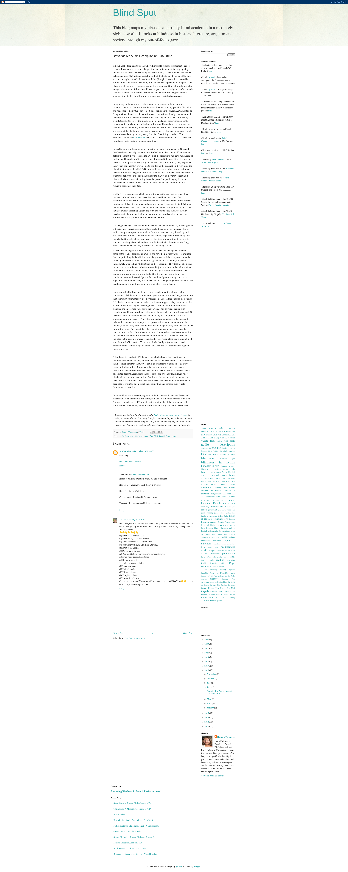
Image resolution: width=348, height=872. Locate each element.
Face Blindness (120, 814)
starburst (204, 579)
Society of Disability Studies (222, 573)
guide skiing (219, 512)
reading (220, 559)
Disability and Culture (224, 487)
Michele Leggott (215, 537)
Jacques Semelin (217, 522)
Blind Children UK (215, 451)
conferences (230, 475)
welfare (232, 594)
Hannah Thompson (226, 736)
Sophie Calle (230, 576)
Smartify (204, 573)
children (211, 475)
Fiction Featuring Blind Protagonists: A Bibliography (136, 825)
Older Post (187, 633)
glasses (204, 509)
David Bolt (225, 481)
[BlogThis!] (153, 432)
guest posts (222, 510)
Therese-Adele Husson (217, 588)
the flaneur (205, 585)
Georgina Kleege (223, 506)
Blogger (197, 866)
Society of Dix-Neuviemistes (212, 576)
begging (204, 451)
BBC (214, 448)
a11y (203, 434)
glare (233, 506)
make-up (232, 531)
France (168, 436)
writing (232, 597)
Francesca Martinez (219, 500)
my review (212, 89)
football (162, 436)
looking (232, 527)
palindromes (215, 553)
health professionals (209, 516)
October (211, 678)
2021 (206, 648)
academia (217, 434)
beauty (232, 447)
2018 (206, 661)
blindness (207, 458)
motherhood (205, 540)
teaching (223, 582)
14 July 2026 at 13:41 (138, 519)
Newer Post (119, 633)
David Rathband (219, 484)
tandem (217, 582)
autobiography (206, 448)
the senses (231, 585)
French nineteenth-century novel (218, 504)
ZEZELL (123, 519)
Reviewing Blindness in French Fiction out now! (136, 791)
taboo (212, 582)
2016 (206, 670)
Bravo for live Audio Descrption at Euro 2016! (220, 692)
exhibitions (210, 496)
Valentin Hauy (214, 594)
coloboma (220, 475)
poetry (226, 557)
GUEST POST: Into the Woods (127, 831)
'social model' (212, 431)
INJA (226, 519)
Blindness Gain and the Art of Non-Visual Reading (135, 853)
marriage (220, 534)
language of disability (225, 524)
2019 (206, 657)
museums (217, 540)
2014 (206, 717)
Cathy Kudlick (228, 472)
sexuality (204, 570)
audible (219, 441)
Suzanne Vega (228, 578)
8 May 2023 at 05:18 (140, 474)
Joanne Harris (230, 522)
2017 (206, 665)
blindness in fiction (218, 462)
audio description (126, 436)
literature (224, 528)
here (210, 71)
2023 (206, 639)
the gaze (213, 585)
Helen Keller (223, 516)
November (211, 673)
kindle (212, 525)
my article (211, 77)
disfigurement (216, 493)
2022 (206, 643)
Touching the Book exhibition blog (217, 170)
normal (210, 547)
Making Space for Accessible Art (128, 842)
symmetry (205, 582)
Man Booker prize (208, 534)
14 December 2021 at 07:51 (143, 451)
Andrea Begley (215, 437)
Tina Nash (231, 588)
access (226, 434)
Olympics (211, 550)
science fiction (218, 566)
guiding (228, 513)
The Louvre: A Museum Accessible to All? (132, 808)
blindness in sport (141, 436)
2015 (206, 713)
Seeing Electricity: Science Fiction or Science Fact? (135, 837)
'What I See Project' (209, 162)
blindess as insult (227, 454)
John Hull (205, 525)
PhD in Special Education (219, 204)
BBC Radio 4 (222, 447)
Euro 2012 (227, 494)
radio (212, 560)
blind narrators (209, 454)
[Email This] (151, 432)
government (212, 509)
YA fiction (205, 600)
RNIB (203, 563)
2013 (206, 721)
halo (233, 513)
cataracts (217, 472)
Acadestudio (125, 451)
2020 (206, 652)
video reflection (218, 159)
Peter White (206, 557)
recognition (230, 560)
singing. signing (227, 569)
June (209, 687)
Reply (122, 465)
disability (206, 487)
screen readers (230, 567)
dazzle (233, 484)
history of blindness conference (218, 517)
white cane (207, 597)
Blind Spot (134, 12)
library (217, 527)
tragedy (205, 591)
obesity (216, 547)
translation (214, 591)
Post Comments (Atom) (135, 638)
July (209, 682)
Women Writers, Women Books (215, 179)
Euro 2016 (154, 436)
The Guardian (222, 585)
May (209, 698)
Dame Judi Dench (213, 481)
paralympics (228, 553)
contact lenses (207, 478)
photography (217, 557)
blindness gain (227, 458)
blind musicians (229, 451)
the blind (231, 581)
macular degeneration (220, 531)
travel (174, 436)
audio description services (130, 461)
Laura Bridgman (207, 528)
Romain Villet (218, 563)
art (223, 437)
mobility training (228, 537)
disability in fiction (211, 490)
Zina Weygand (216, 600)
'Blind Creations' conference (214, 428)
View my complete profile (212, 775)
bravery (204, 472)
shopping (213, 569)
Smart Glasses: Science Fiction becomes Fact (133, 803)
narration (217, 544)
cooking (217, 478)
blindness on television (211, 469)
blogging (226, 469)
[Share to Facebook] (159, 432)
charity (203, 475)
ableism (209, 434)
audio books (229, 440)
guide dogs (230, 509)
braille (232, 469)
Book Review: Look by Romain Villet (130, 848)
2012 (206, 726)
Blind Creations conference (214, 139)
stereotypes (214, 578)
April (209, 703)
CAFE (211, 472)
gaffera (179, 866)
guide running (207, 512)
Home (153, 633)
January (210, 707)
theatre (204, 587)
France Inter (205, 500)
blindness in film (210, 465)
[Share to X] (156, 432)
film (218, 496)
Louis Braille (206, 531)
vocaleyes (224, 594)
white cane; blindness (221, 598)
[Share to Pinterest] (161, 432)
